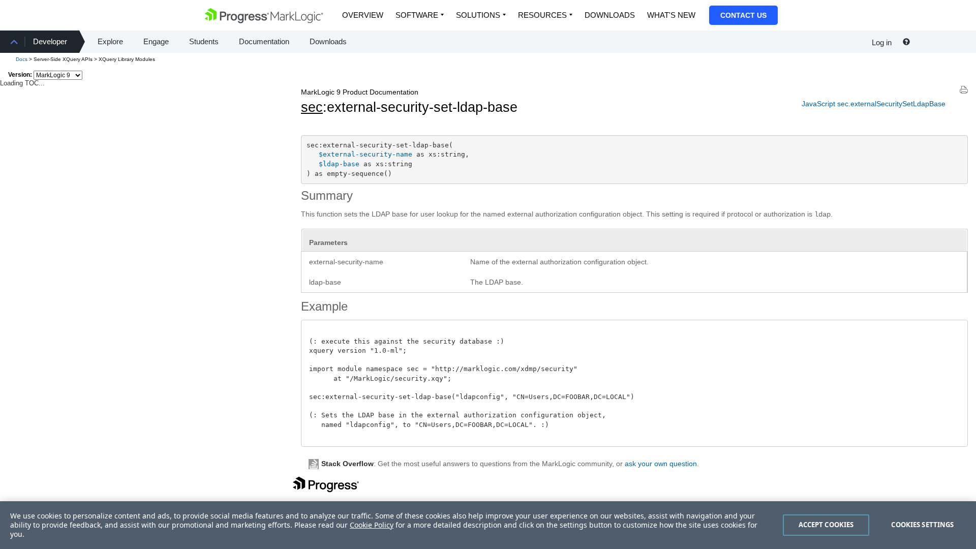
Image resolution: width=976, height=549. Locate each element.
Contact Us (743, 15)
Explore (110, 41)
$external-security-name (365, 154)
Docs (21, 59)
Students (204, 41)
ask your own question (661, 464)
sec (312, 107)
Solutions (478, 15)
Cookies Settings (922, 524)
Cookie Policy (371, 525)
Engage (156, 41)
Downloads (610, 15)
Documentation (264, 41)
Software (416, 15)
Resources (542, 15)
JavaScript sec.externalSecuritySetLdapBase (874, 104)
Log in (882, 42)
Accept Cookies (826, 524)
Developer (50, 41)
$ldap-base (339, 164)
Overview (362, 15)
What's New (671, 15)
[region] (488, 525)
